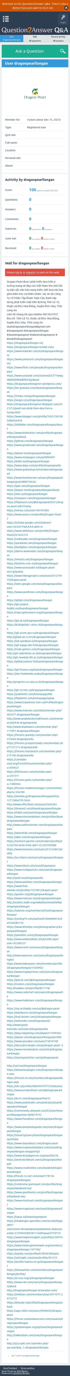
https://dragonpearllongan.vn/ (25, 342)
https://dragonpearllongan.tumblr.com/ (30, 346)
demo (15, 7)
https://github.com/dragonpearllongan (30, 440)
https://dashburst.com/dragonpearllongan (32, 1012)
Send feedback (10, 1368)
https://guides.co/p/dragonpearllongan (30, 894)
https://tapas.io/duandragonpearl (27, 1216)
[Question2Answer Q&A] (35, 29)
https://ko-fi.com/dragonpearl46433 (28, 1098)
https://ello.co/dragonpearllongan (27, 493)
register (31, 272)
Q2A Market (22, 1371)
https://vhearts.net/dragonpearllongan (30, 559)
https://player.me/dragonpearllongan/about (33, 489)
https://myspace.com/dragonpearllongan (31, 498)
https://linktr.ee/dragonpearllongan (28, 461)
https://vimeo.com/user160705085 (28, 510)
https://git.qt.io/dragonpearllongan (28, 620)
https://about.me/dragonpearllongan (29, 453)
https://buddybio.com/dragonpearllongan (32, 547)
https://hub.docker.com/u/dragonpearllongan (34, 1016)
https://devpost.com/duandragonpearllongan (34, 808)
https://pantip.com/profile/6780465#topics (33, 1253)
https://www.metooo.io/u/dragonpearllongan (34, 898)
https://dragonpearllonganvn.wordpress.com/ (34, 383)
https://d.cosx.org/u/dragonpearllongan (30, 1278)
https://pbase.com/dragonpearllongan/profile (34, 1037)
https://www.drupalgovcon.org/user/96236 (32, 1155)
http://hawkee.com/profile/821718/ (28, 988)
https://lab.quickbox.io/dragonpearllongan (32, 640)
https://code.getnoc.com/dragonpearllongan (33, 649)
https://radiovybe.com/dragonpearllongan (32, 538)
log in (18, 272)
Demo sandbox (27, 1368)
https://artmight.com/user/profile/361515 (32, 1257)
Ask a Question (29, 51)
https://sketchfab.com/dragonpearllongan (32, 832)
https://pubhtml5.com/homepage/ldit (29, 694)
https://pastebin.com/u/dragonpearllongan (32, 935)
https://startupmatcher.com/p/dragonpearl (32, 1057)
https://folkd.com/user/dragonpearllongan (32, 812)
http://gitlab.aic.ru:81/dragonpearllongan (31, 636)
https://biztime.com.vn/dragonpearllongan (32, 563)
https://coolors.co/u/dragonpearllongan (30, 984)
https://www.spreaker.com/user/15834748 (32, 1041)
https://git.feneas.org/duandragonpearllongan (34, 669)
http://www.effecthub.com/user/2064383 (32, 804)
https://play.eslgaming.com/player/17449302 (34, 1033)
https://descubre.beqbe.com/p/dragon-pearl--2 (35, 1045)
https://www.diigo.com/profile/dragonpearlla (34, 465)
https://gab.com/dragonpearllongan (28, 485)
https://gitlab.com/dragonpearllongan (29, 600)
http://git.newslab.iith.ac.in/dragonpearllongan (35, 657)
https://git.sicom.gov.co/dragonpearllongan (33, 632)
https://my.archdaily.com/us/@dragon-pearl (33, 1008)
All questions (35, 41)
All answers (58, 41)
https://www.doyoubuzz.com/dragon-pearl (32, 1143)
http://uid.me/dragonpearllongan (27, 1065)
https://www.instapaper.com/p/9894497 (31, 457)
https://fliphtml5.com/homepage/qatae (30, 698)
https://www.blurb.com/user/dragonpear (31, 865)
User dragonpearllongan (12, 38)
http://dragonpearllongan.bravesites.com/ (32, 1290)
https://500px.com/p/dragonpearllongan (31, 395)
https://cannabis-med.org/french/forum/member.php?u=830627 (29, 763)
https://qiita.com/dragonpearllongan (29, 836)
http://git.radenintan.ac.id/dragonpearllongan (34, 653)
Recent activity (58, 37)
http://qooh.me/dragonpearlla (25, 877)
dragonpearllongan (31, 1356)
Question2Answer (21, 1373)
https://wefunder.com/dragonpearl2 (28, 1020)
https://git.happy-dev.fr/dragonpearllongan (32, 645)
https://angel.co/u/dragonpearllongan (29, 400)
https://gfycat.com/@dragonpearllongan (31, 979)
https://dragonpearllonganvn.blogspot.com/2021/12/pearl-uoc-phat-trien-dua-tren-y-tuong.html (35, 408)
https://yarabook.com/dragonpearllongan (31, 542)
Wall (35, 37)
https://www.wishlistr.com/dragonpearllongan (34, 881)
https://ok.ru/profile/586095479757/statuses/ (34, 1086)
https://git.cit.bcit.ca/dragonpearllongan (31, 689)
